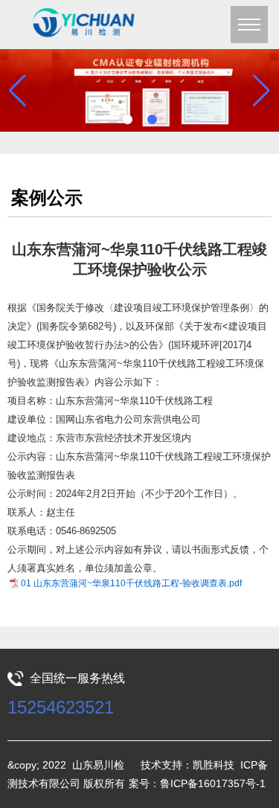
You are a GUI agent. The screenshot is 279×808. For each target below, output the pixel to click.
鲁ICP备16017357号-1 (213, 783)
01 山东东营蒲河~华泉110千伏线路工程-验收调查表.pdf (131, 583)
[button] (127, 119)
